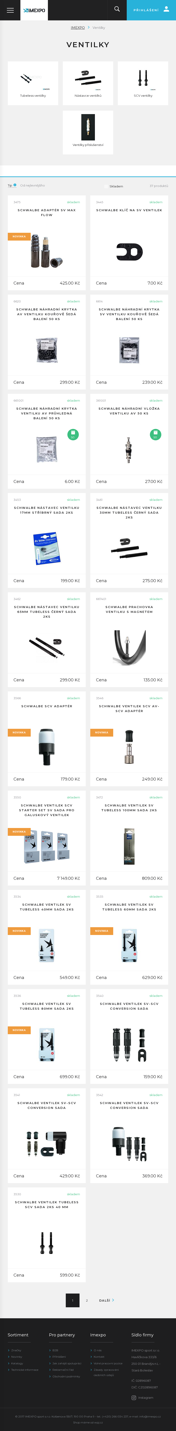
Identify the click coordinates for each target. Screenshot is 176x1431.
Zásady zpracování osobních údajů (106, 1372)
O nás (98, 1350)
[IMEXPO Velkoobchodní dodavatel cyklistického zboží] (34, 10)
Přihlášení (59, 1356)
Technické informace (24, 1369)
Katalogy (17, 1363)
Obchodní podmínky (66, 1376)
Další (105, 1300)
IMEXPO (78, 28)
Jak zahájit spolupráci (66, 1363)
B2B (55, 1350)
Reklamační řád (63, 1369)
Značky (16, 1350)
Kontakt (99, 1356)
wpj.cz (98, 1422)
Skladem (116, 186)
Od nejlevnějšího (32, 185)
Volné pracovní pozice (108, 1363)
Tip (10, 185)
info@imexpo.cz (150, 1416)
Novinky (16, 1356)
